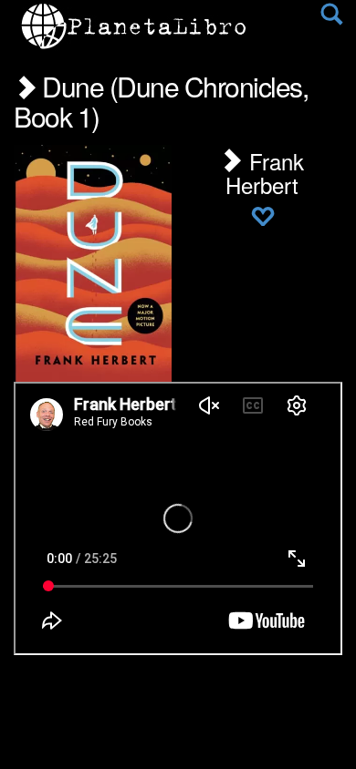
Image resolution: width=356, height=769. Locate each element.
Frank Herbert (264, 172)
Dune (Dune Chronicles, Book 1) (161, 101)
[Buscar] (331, 18)
